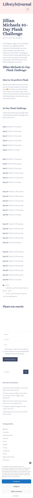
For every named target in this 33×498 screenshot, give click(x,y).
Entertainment (7, 435)
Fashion (5, 438)
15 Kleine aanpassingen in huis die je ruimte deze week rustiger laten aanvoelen (15, 395)
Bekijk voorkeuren (16, 491)
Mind (7, 285)
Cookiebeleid (16, 495)
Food (4, 441)
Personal (6, 460)
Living (5, 448)
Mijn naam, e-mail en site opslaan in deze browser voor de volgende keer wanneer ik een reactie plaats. (17, 351)
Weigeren (16, 486)
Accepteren (16, 481)
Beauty (5, 429)
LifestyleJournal (17, 4)
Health (5, 444)
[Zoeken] (25, 372)
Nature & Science (8, 457)
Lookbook (6, 451)
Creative (6, 432)
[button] (30, 463)
